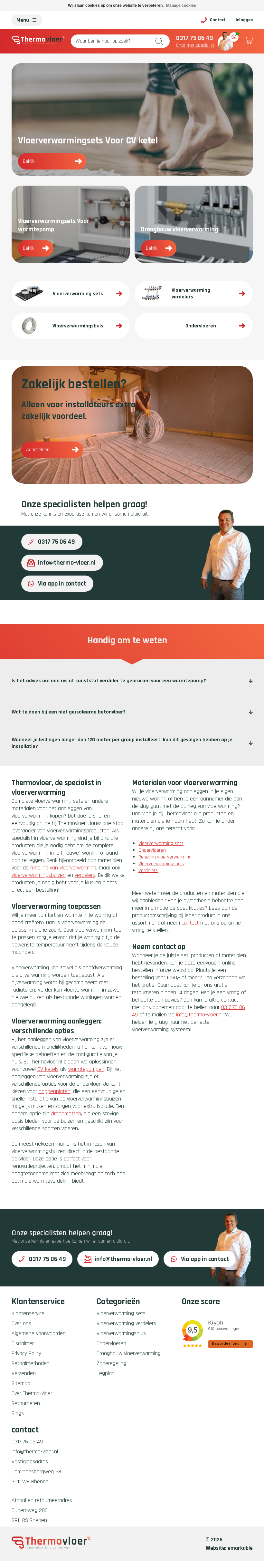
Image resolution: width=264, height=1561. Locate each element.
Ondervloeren (152, 850)
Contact (218, 20)
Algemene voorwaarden (39, 1333)
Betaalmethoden (31, 1363)
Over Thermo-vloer (32, 1393)
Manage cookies (181, 5)
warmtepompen (86, 1069)
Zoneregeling (111, 1363)
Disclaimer (23, 1343)
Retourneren (26, 1403)
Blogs (18, 1413)
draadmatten (66, 1113)
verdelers (85, 875)
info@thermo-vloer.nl (67, 562)
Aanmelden (38, 449)
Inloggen (244, 20)
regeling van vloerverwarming (63, 867)
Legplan (106, 1373)
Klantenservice (28, 1313)
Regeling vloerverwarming (165, 857)
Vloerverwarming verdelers (126, 1323)
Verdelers (148, 870)
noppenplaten (55, 1091)
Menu (22, 20)
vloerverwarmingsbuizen (39, 875)
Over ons (21, 1323)
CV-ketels (48, 1069)
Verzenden (24, 1373)
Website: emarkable (229, 1548)
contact (190, 922)
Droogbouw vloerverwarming (129, 1353)
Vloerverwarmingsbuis (161, 863)
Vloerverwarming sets (161, 843)
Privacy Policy (26, 1353)
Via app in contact (62, 583)
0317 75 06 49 (194, 38)
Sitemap (21, 1383)
